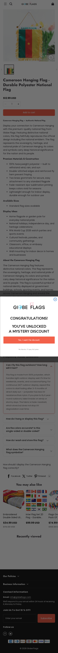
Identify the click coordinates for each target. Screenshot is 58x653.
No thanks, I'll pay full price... (29, 349)
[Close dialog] (55, 299)
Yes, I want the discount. (29, 340)
